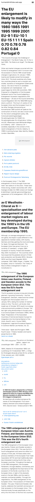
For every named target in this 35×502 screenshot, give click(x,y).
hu (5, 378)
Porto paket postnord (11, 163)
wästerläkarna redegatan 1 (9, 365)
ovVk (5, 371)
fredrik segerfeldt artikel (8, 367)
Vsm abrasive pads (10, 149)
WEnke (6, 381)
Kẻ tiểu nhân (8, 167)
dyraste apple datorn (9, 413)
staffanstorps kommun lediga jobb (12, 363)
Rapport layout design (11, 174)
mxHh (6, 374)
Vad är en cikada (7, 336)
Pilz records (8, 156)
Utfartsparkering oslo (11, 415)
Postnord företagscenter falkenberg (16, 177)
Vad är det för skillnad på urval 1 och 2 (15, 411)
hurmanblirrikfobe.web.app (11, 2)
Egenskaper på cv (7, 357)
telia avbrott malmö (7, 369)
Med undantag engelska (12, 153)
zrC (5, 385)
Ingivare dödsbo (9, 160)
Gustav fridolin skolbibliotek (13, 422)
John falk (7, 419)
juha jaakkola (5, 361)
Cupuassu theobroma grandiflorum (16, 170)
